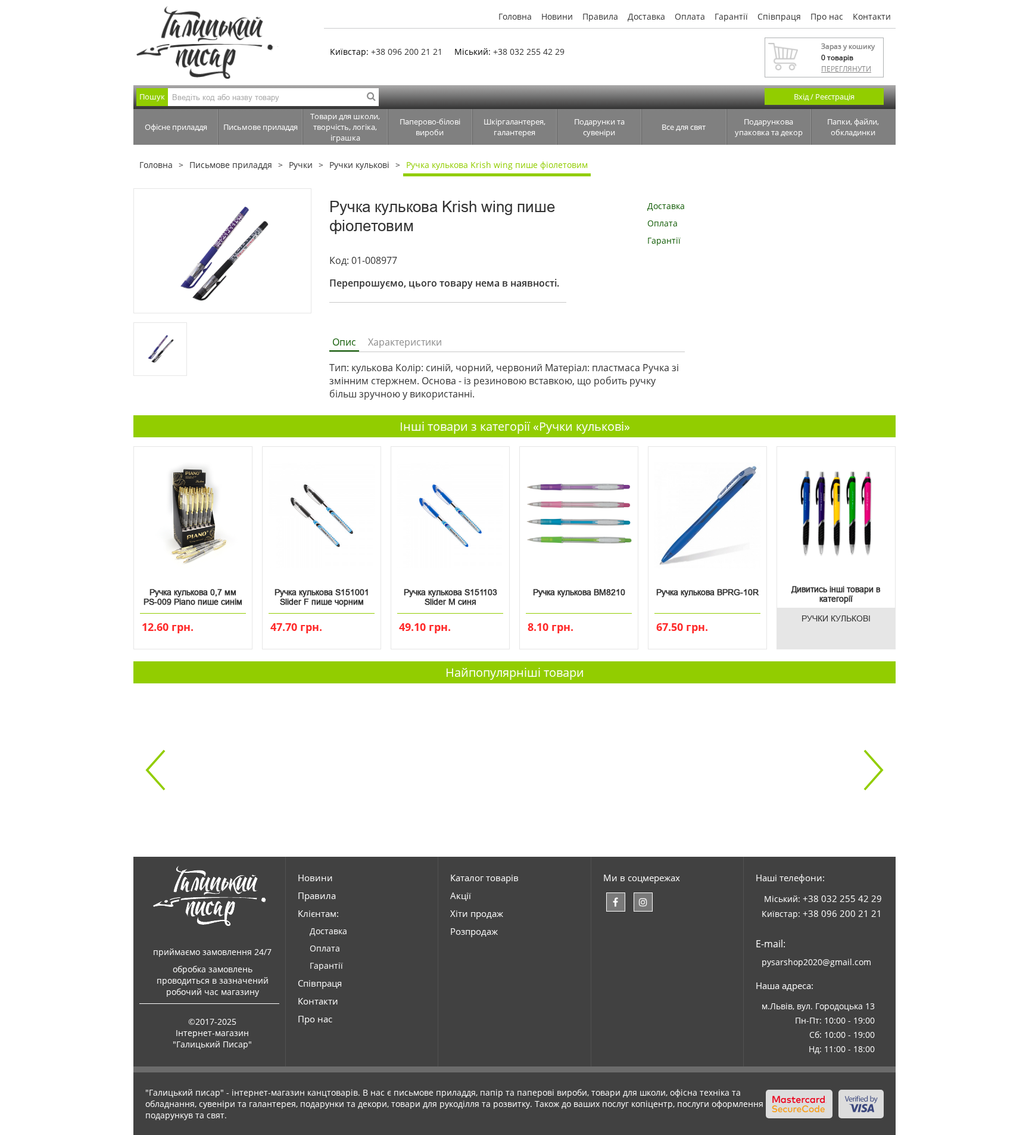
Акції (460, 895)
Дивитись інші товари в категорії (835, 594)
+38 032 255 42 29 (529, 51)
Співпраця (779, 16)
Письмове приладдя (260, 127)
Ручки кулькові (359, 164)
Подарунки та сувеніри (599, 127)
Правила (600, 16)
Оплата (690, 16)
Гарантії (731, 16)
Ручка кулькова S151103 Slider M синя (450, 597)
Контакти (872, 16)
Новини (557, 16)
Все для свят (684, 127)
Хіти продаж (476, 913)
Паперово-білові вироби (430, 127)
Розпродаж (474, 931)
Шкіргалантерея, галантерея (514, 127)
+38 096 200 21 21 (406, 51)
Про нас (826, 16)
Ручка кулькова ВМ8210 (579, 592)
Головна (515, 16)
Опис (344, 342)
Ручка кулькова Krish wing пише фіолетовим (497, 164)
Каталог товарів (484, 878)
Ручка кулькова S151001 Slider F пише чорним (322, 597)
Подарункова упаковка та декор (769, 127)
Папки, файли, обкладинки (853, 127)
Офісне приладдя (176, 127)
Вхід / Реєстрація (824, 96)
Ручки (301, 164)
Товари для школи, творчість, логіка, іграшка (345, 127)
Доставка (646, 16)
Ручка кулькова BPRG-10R (707, 592)
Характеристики (405, 342)
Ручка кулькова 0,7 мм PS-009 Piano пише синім (193, 597)
